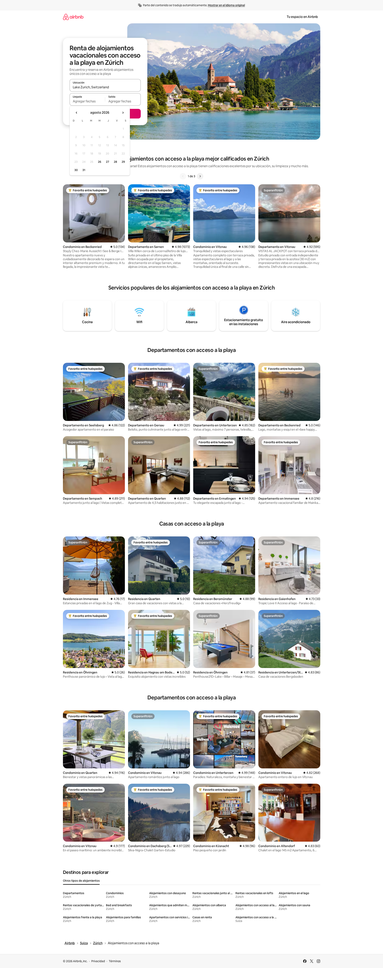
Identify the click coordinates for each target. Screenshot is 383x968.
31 (83, 170)
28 (115, 162)
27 (107, 162)
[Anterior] (183, 176)
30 (76, 170)
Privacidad (98, 961)
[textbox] (87, 101)
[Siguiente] (200, 176)
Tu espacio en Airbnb (302, 17)
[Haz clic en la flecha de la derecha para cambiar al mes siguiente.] (123, 112)
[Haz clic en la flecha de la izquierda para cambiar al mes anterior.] (76, 112)
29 (123, 162)
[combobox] (105, 87)
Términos (115, 961)
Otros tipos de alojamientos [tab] (81, 880)
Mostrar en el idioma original (226, 5)
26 (99, 162)
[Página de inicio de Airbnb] (73, 16)
